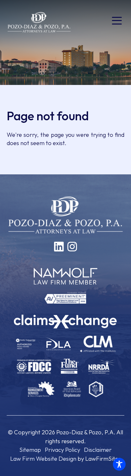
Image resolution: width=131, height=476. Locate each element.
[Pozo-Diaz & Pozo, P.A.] (39, 21)
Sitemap (30, 449)
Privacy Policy (62, 449)
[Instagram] (72, 246)
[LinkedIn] (59, 246)
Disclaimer (98, 449)
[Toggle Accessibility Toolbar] (119, 464)
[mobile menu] (117, 21)
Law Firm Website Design (43, 458)
